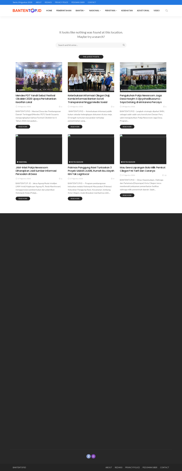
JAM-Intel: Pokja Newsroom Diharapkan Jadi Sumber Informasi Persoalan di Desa (36, 171)
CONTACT (92, 2)
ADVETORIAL (143, 10)
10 (165, 175)
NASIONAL (94, 10)
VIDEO (157, 10)
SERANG (22, 90)
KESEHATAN (127, 10)
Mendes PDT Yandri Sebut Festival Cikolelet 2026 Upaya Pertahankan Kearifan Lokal (36, 99)
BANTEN (79, 10)
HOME (49, 10)
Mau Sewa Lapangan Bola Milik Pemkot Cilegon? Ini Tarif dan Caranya (142, 169)
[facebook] (88, 456)
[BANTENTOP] (27, 11)
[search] (166, 10)
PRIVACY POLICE (61, 2)
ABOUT (39, 2)
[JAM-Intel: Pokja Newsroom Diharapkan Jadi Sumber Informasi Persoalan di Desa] (39, 148)
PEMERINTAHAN (63, 10)
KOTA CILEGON (77, 90)
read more (22, 127)
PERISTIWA (110, 10)
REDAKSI (48, 2)
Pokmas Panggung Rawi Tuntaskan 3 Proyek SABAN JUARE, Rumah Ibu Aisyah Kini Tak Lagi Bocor (91, 171)
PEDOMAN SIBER (78, 2)
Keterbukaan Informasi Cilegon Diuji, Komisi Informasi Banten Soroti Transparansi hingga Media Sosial (89, 99)
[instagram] (93, 456)
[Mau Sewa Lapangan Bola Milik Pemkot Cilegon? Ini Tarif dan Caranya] (143, 148)
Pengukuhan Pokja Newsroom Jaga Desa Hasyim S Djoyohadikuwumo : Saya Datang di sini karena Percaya (141, 99)
